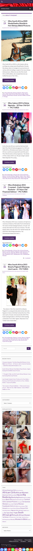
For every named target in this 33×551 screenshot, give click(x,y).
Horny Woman (16, 508)
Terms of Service (18, 540)
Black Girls (9, 499)
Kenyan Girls (24, 508)
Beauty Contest (6, 176)
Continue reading (9, 80)
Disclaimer (23, 541)
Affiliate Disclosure (13, 541)
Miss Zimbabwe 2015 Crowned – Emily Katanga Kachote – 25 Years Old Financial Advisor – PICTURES (15, 188)
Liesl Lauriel (5, 340)
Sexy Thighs (14, 513)
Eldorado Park (14, 339)
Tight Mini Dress (25, 517)
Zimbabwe (4, 195)
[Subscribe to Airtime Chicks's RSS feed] (2, 1)
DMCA (29, 541)
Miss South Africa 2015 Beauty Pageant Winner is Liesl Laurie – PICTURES (19, 266)
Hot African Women (12, 177)
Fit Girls (16, 506)
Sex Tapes (7, 513)
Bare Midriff (14, 495)
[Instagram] (13, 87)
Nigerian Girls (14, 510)
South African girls (7, 341)
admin (5, 27)
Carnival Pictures (11, 502)
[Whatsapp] (10, 87)
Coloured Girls (6, 339)
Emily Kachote (23, 251)
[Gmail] (19, 87)
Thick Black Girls (12, 517)
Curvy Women (19, 504)
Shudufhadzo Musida (12, 95)
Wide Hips (12, 519)
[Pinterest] (16, 87)
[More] (26, 87)
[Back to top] (29, 547)
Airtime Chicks (5, 8)
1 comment (28, 258)
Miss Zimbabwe (24, 253)
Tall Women (5, 517)
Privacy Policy (28, 540)
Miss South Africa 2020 (12, 94)
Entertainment (11, 109)
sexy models (21, 94)
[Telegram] (22, 87)
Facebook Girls (7, 506)
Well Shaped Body (6, 519)
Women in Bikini (22, 95)
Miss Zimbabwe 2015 (7, 254)
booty (14, 499)
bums (23, 499)
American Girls (6, 495)
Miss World (10, 27)
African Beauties (8, 92)
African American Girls (9, 490)
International (20, 109)
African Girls (16, 174)
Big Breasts (19, 497)
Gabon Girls (23, 176)
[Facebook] (4, 87)
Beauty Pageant (17, 92)
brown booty (18, 499)
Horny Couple (10, 508)
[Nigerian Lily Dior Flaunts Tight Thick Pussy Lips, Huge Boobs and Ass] (24, 447)
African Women (24, 174)
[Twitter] (7, 87)
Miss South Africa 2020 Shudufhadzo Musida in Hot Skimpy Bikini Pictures (19, 23)
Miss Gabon (21, 177)
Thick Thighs (19, 517)
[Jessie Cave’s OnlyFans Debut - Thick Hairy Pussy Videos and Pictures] (24, 418)
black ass (25, 497)
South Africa (15, 27)
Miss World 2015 (16, 178)
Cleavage (20, 501)
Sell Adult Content (23, 510)
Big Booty (12, 497)
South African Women (22, 515)
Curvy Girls (10, 504)
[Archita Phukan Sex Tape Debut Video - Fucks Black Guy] (9, 418)
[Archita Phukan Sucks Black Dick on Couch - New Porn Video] (24, 432)
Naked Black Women (6, 510)
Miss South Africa (13, 340)
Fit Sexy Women (21, 506)
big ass (20, 495)
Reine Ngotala (24, 178)
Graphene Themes (12, 545)
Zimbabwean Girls (18, 254)
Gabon (15, 109)
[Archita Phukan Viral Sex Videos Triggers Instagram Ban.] (9, 475)
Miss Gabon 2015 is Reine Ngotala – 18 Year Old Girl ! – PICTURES (19, 105)
